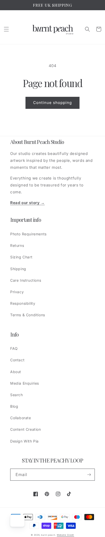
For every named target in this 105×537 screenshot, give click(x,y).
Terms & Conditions (27, 315)
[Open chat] (16, 520)
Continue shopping (52, 102)
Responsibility (22, 303)
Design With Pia (24, 441)
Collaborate (20, 418)
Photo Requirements (28, 234)
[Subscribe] (89, 475)
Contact (17, 360)
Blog (14, 406)
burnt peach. (48, 535)
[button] (6, 29)
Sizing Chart (21, 257)
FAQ (14, 348)
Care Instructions (25, 280)
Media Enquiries (24, 383)
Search (16, 395)
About (15, 372)
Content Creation (25, 429)
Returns (17, 245)
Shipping (18, 269)
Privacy (17, 292)
